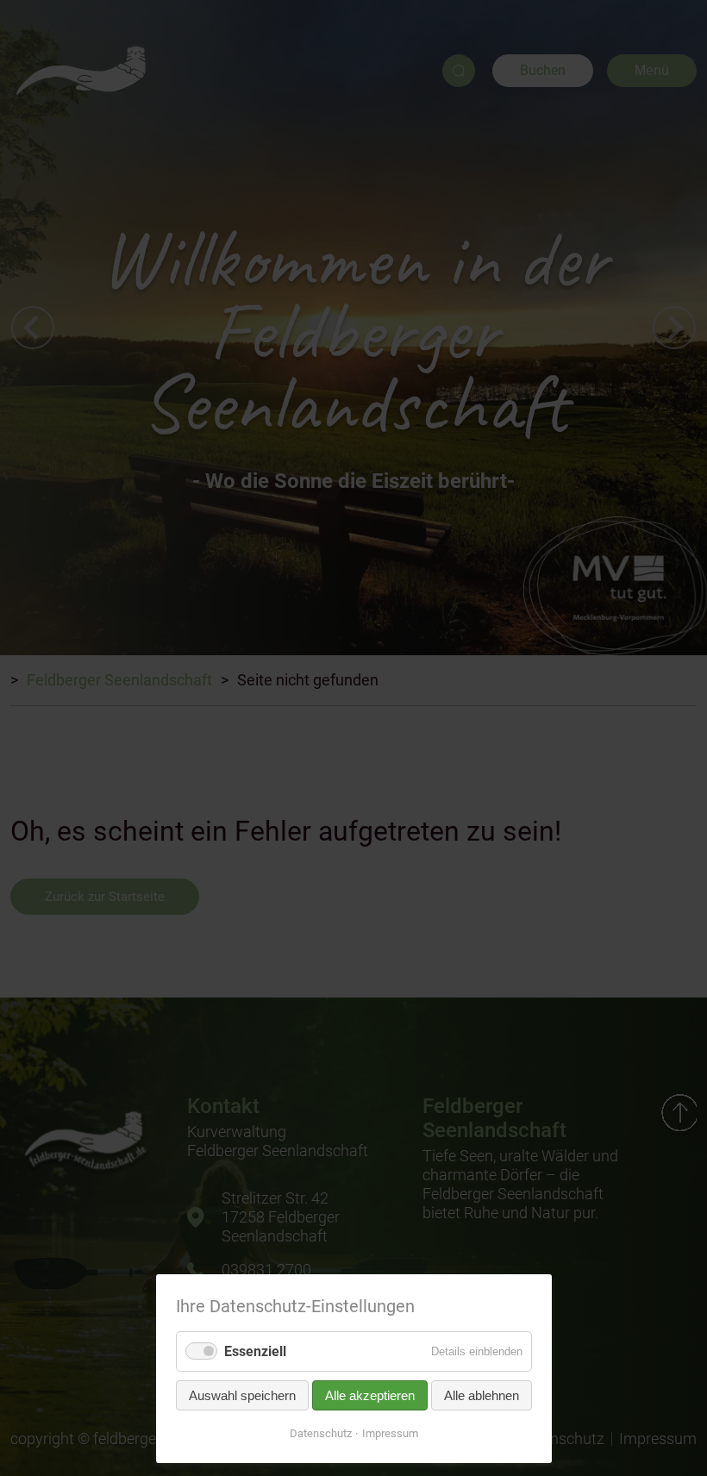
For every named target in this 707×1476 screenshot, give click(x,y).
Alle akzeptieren (370, 1395)
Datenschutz (321, 1433)
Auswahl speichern (242, 1395)
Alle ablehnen (481, 1395)
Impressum (390, 1433)
